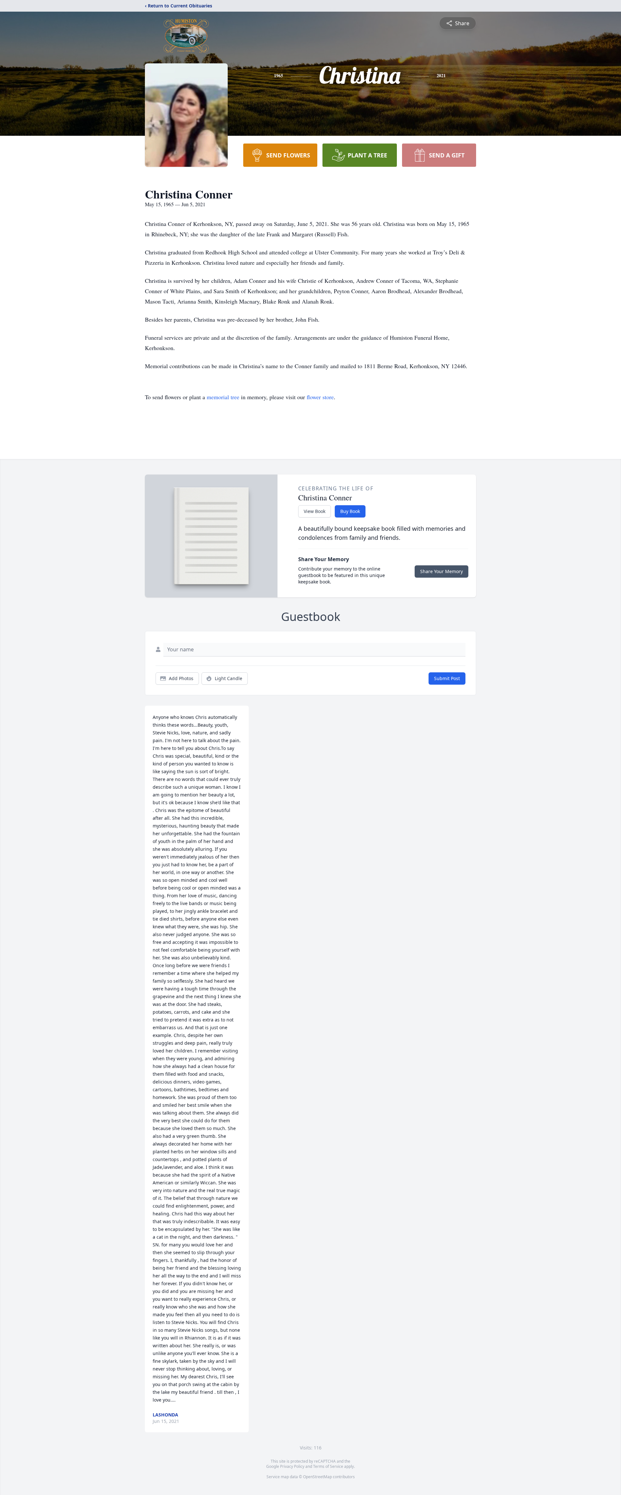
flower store (320, 397)
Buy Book (350, 511)
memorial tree (223, 397)
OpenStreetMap (317, 1476)
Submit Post (447, 678)
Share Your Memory (441, 571)
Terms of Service (328, 1466)
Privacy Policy (292, 1466)
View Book (314, 511)
